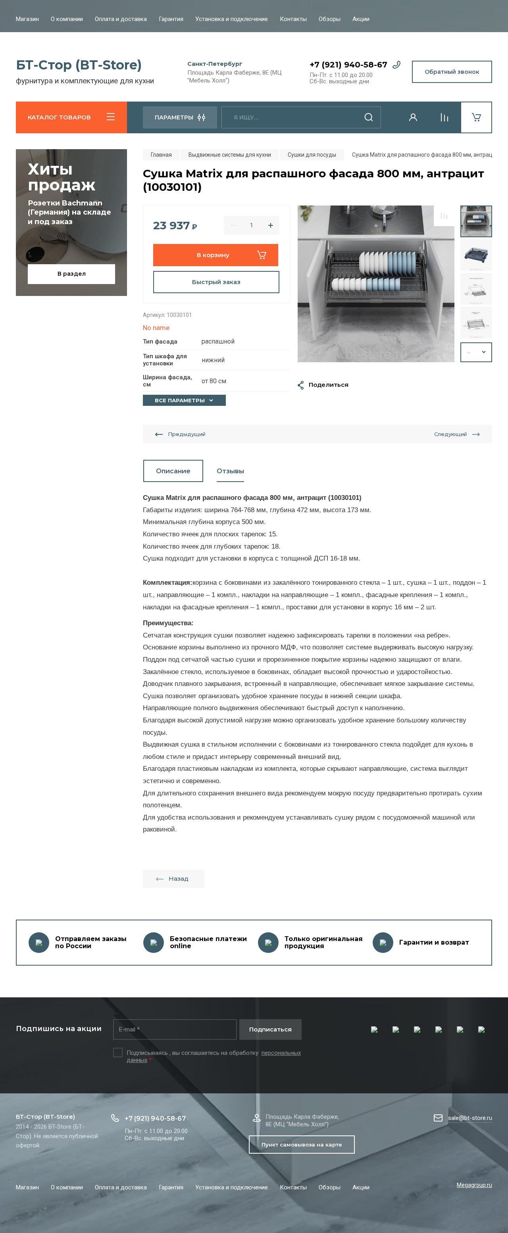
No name (156, 328)
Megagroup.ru (474, 1185)
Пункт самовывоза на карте (302, 1144)
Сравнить (444, 216)
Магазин (27, 19)
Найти (369, 117)
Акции (360, 19)
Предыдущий (187, 434)
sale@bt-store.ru (470, 1118)
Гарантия (171, 19)
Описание (173, 471)
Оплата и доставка (121, 19)
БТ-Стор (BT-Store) (79, 65)
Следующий (450, 434)
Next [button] (484, 352)
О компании (67, 19)
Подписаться (270, 1029)
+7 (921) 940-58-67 (348, 64)
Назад (179, 878)
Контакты (293, 19)
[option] (376, 284)
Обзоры (330, 19)
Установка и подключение (231, 19)
